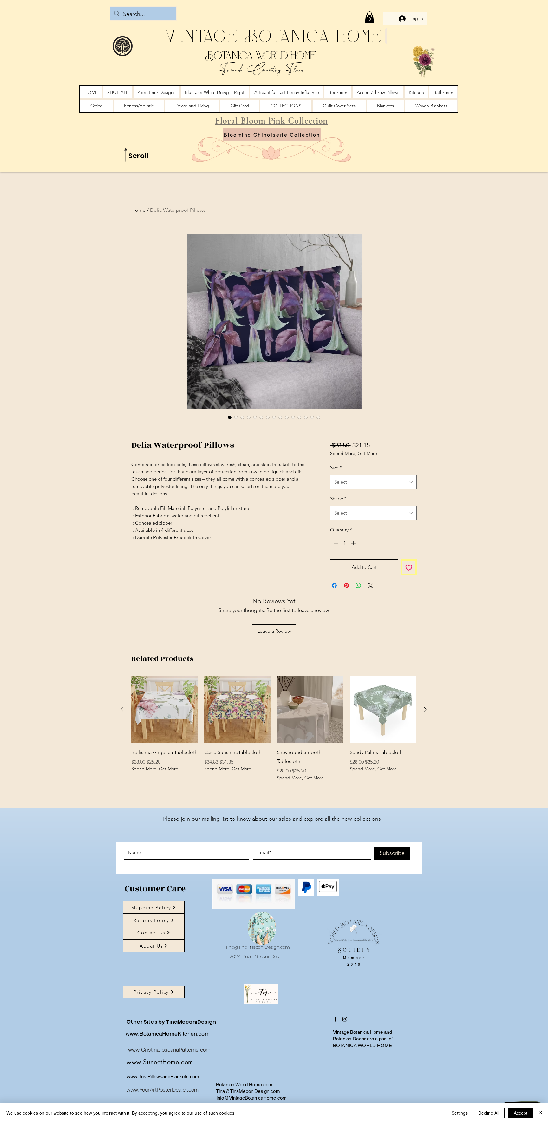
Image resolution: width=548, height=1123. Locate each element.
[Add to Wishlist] (409, 584)
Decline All (488, 1113)
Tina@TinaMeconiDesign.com (257, 963)
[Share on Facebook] (334, 602)
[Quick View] (164, 726)
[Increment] (354, 559)
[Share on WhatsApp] (358, 602)
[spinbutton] (344, 559)
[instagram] (345, 1036)
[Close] (540, 1113)
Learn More (378, 470)
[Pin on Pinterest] (346, 602)
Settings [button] (460, 1113)
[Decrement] (335, 559)
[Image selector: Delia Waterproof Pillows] (229, 417)
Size (336, 484)
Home (138, 210)
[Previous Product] (122, 726)
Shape (338, 515)
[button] (369, 17)
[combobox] (373, 498)
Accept (520, 1113)
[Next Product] (425, 726)
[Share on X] (370, 602)
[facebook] (335, 1036)
